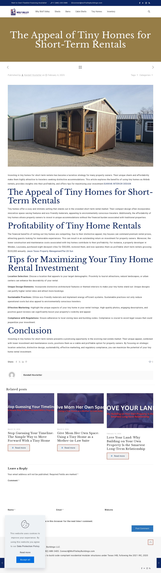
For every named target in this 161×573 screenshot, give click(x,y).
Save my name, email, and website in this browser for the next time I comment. (52, 521)
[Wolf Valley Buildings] (19, 11)
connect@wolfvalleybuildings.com (87, 3)
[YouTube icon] (143, 3)
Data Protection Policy (28, 546)
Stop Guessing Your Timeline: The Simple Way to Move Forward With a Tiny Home (31, 436)
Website (109, 510)
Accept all (25, 560)
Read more (25, 552)
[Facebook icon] (140, 3)
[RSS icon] (149, 3)
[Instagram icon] (146, 3)
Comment (13, 480)
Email (60, 510)
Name (11, 510)
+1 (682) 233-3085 (60, 3)
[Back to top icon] (150, 542)
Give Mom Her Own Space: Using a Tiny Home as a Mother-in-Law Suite (78, 436)
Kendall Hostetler (33, 75)
